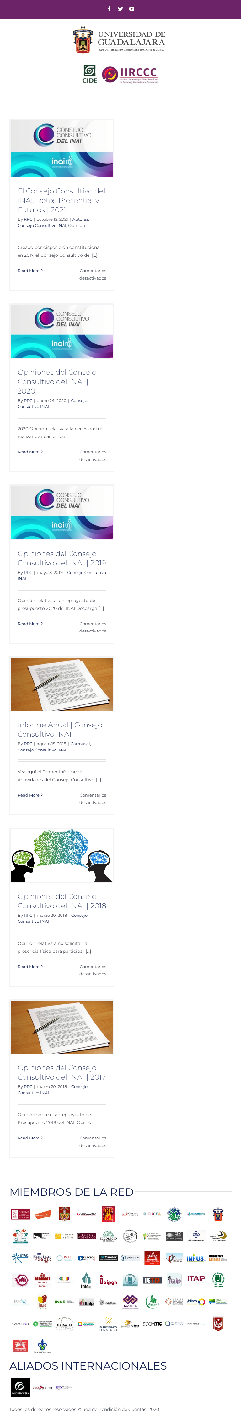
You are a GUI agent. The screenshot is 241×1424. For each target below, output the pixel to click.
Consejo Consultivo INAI (42, 225)
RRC (28, 219)
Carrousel (80, 743)
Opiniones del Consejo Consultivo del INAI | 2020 (57, 381)
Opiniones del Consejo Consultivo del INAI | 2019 (62, 558)
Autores (80, 219)
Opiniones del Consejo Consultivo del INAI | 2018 (62, 901)
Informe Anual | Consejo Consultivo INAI (60, 729)
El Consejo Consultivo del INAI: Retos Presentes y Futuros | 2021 (61, 200)
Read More (29, 270)
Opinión (76, 225)
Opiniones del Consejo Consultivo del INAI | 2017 (62, 1072)
